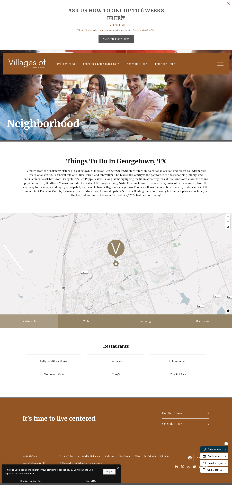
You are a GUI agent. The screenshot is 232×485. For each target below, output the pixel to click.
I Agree (109, 471)
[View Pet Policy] (194, 466)
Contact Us (91, 481)
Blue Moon (124, 456)
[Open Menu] (220, 63)
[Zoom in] (227, 216)
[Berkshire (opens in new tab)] (198, 457)
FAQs (137, 456)
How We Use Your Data (31, 481)
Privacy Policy (66, 456)
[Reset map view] (227, 226)
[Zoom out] (227, 221)
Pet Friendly (150, 456)
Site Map (164, 456)
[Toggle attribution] (228, 311)
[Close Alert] (228, 3)
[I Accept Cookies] (118, 468)
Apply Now (110, 456)
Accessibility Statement (89, 456)
